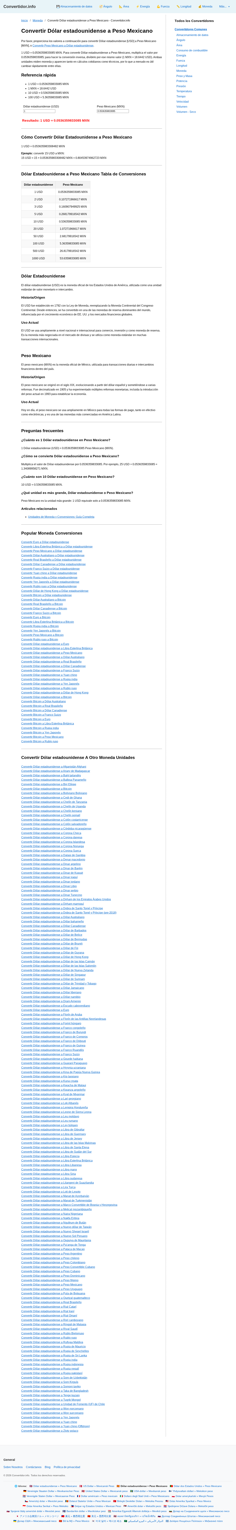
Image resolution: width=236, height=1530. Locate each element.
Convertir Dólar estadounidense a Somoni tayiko (51, 1386)
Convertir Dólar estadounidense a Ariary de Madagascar (55, 770)
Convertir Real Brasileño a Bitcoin (42, 604)
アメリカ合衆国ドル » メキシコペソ (39, 1516)
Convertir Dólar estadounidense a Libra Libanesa (51, 1165)
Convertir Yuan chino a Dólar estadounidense (49, 573)
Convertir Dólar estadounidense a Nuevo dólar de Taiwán (56, 1227)
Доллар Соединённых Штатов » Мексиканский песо (191, 1516)
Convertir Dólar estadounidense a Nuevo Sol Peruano (54, 1236)
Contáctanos (33, 1467)
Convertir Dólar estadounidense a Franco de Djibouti (53, 1041)
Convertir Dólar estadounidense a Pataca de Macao (53, 1249)
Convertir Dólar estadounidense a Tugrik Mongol (51, 1399)
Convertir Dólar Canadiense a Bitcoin (44, 608)
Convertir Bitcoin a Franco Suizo (41, 714)
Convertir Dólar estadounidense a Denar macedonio (53, 859)
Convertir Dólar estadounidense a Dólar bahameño (52, 921)
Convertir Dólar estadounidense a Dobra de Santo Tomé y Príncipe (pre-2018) (68, 912)
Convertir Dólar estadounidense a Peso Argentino (51, 1253)
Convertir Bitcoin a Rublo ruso (39, 741)
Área (179, 45)
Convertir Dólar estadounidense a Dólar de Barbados (53, 930)
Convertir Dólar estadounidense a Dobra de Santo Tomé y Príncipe (62, 908)
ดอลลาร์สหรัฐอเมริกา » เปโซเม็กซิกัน (136, 1516)
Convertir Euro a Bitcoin (35, 617)
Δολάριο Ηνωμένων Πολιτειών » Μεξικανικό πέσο (196, 1521)
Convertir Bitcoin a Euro (35, 719)
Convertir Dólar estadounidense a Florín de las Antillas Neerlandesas (63, 1018)
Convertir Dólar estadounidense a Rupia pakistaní (51, 1373)
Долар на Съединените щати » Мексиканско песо (201, 1511)
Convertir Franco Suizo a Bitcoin (41, 613)
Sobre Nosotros (13, 1467)
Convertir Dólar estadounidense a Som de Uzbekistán (54, 1377)
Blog (47, 1467)
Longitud (181, 65)
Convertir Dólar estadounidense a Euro (45, 644)
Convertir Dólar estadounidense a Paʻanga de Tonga (53, 1244)
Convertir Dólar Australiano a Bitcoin (43, 599)
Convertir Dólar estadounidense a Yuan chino (49, 674)
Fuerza (180, 60)
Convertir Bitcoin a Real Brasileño (42, 705)
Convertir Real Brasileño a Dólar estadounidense (51, 559)
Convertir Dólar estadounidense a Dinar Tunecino (51, 895)
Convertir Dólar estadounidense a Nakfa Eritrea (50, 1218)
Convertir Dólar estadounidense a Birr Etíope (48, 784)
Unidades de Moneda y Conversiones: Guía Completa (61, 516)
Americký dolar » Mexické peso (46, 1501)
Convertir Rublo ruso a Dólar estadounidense (49, 586)
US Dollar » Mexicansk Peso (98, 1486)
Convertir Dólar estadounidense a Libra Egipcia (50, 1156)
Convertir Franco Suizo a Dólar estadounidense (50, 568)
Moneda (38, 20)
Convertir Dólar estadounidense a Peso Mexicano (51, 652)
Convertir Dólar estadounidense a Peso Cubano (50, 1271)
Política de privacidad (67, 1467)
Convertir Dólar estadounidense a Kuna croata (49, 1081)
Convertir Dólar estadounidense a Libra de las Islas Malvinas (58, 1142)
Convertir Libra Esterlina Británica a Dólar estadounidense (57, 546)
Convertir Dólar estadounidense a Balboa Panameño (53, 779)
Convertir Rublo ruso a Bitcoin (39, 639)
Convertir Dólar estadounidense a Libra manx (49, 1169)
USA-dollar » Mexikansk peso (150, 1491)
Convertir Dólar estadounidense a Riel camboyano (52, 1320)
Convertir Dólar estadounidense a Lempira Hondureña (54, 1107)
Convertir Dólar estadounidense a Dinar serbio (49, 890)
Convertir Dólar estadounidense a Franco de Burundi (53, 1032)
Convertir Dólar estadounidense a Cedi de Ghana (51, 797)
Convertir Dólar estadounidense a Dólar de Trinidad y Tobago (58, 983)
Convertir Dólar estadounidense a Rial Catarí (48, 1306)
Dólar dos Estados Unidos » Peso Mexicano (198, 1486)
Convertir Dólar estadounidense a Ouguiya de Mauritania (56, 1240)
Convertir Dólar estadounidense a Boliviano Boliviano (54, 793)
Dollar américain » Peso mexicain (99, 1496)
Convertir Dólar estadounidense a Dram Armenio (51, 1001)
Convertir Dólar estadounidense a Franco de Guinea (53, 1045)
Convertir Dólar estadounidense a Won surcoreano (52, 1412)
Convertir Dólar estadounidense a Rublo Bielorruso (52, 1333)
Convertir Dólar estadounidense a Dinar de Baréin (52, 868)
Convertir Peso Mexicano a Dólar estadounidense (62, 45)
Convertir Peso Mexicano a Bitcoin (42, 635)
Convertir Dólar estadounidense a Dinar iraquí (49, 877)
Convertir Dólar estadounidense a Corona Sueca (51, 850)
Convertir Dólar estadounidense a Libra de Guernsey (53, 1134)
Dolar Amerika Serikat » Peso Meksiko (47, 1506)
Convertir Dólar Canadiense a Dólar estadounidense (53, 564)
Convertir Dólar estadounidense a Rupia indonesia (52, 1364)
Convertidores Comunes (191, 29)
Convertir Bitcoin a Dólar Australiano (43, 701)
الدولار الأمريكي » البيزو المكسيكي (145, 1521)
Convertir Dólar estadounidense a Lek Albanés (49, 1103)
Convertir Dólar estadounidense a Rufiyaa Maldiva (52, 1342)
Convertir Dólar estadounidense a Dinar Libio (49, 886)
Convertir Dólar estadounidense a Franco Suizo (50, 670)
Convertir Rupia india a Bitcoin (40, 626)
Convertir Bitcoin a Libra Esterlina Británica (47, 723)
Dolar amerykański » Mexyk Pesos (194, 1496)
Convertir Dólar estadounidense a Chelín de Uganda (53, 806)
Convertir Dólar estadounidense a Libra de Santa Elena (55, 1147)
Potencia (181, 81)
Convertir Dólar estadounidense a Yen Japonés (50, 683)
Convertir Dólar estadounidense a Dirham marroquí (52, 903)
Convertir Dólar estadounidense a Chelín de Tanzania (54, 801)
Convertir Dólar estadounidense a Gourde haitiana (52, 1058)
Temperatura (184, 91)
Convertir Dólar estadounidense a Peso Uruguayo (51, 1289)
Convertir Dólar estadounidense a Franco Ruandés (52, 1050)
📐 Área (124, 6)
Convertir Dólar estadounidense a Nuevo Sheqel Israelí (55, 1231)
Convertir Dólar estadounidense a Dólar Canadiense (53, 666)
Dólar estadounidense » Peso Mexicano (55, 1486)
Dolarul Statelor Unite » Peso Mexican (90, 1501)
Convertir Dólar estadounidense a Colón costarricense (54, 819)
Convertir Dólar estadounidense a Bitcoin (46, 697)
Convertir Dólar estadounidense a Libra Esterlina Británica (57, 648)
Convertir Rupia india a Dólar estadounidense (49, 577)
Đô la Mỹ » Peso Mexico (76, 1521)
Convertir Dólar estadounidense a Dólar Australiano (52, 657)
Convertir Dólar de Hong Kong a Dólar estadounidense (54, 590)
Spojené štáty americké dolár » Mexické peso (35, 1511)
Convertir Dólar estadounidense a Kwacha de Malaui (53, 1085)
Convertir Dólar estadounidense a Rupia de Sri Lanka (54, 1355)
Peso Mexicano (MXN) (111, 106)
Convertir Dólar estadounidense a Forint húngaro (51, 1023)
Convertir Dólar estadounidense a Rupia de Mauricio (53, 1346)
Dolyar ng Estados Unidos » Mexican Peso (98, 1506)
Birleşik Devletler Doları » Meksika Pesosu (140, 1501)
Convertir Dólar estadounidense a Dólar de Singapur (53, 974)
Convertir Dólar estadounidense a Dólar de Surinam (53, 979)
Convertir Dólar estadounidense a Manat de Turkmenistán (56, 1200)
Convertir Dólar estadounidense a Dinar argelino (51, 864)
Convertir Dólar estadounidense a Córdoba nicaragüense (56, 828)
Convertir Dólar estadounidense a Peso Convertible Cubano (58, 1266)
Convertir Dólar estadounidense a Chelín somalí (50, 815)
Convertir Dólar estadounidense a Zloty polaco (49, 1430)
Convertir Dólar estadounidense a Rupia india (49, 679)
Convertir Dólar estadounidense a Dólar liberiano (51, 992)
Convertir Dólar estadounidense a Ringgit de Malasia (53, 1324)
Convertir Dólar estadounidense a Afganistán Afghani (53, 766)
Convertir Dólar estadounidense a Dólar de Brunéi (52, 943)
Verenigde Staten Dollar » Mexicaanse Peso (51, 1496)
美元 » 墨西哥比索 (75, 1516)
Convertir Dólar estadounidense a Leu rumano (49, 1120)
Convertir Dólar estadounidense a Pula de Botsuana (53, 1293)
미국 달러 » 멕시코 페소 (109, 1521)
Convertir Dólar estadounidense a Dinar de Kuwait (52, 872)
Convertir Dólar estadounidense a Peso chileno (50, 1258)
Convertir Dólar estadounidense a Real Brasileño (51, 661)
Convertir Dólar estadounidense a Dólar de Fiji (49, 948)
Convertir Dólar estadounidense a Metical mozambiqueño (56, 1209)
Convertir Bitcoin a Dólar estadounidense (46, 595)
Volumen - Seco (186, 111)
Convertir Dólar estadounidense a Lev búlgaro (49, 1125)
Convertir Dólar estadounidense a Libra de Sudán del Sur (56, 1151)
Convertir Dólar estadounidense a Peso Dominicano (53, 1275)
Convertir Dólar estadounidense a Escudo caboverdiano (55, 1005)
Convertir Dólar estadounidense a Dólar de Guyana (52, 952)
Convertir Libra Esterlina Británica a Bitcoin (47, 621)
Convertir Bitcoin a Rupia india (40, 728)
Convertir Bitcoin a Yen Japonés (41, 732)
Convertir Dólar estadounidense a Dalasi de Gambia (53, 855)
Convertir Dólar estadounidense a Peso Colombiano (53, 1262)
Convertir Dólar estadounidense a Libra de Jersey (51, 1138)
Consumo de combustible (192, 50)
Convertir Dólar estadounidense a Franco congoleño (53, 1027)
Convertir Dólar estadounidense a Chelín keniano (51, 810)
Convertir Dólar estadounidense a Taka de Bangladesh (54, 1390)
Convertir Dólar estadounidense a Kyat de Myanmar (53, 1094)
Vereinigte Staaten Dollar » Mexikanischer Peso (53, 1491)
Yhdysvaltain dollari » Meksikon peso (193, 1491)
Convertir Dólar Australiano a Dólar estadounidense (52, 555)
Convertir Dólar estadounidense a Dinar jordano (50, 881)
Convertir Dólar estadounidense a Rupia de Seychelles (55, 1351)
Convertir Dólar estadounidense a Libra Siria (48, 1173)
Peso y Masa (184, 75)
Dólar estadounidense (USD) (41, 106)
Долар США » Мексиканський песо (36, 1521)
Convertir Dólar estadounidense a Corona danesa (51, 837)
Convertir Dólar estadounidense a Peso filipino (49, 1280)
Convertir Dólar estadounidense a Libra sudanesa (51, 1178)
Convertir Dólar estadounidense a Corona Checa (51, 833)
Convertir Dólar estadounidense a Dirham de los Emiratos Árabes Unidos (66, 899)
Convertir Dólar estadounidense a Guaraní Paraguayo (54, 1063)
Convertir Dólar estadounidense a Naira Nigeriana (52, 1213)
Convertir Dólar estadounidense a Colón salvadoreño (54, 824)
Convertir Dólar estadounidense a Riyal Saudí (49, 1328)
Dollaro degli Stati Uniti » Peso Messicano (146, 1496)
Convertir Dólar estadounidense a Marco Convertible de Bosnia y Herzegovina (69, 1204)
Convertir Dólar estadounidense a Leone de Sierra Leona (56, 1111)
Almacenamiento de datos (192, 34)
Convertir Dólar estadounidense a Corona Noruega (52, 846)
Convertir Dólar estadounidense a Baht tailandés (51, 775)
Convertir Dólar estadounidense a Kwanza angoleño (53, 1089)
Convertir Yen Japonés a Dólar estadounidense (50, 581)
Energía (181, 55)
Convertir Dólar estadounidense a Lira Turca (48, 1187)
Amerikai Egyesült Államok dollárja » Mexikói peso (139, 1511)
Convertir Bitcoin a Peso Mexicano (42, 736)
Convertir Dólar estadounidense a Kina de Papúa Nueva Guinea (60, 1072)
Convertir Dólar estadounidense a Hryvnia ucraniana (53, 1067)
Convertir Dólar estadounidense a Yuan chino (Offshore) (55, 1426)
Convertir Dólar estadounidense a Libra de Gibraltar (52, 1129)
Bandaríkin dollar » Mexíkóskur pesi (86, 1511)
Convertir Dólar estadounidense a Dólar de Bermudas (54, 939)
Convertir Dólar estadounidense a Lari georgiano (51, 1098)
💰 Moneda (205, 6)
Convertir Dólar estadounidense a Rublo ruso (49, 688)
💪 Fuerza (163, 6)
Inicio (24, 20)
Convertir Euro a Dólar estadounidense (45, 542)
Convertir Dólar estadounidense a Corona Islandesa (53, 841)
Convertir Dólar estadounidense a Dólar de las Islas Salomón (58, 965)
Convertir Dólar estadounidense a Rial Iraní (47, 1311)
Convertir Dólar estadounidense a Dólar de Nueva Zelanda (57, 970)
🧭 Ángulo (105, 6)
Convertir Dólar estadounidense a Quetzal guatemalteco (55, 1297)
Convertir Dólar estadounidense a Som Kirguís (49, 1382)
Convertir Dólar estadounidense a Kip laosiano (50, 1076)
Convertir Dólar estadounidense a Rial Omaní (49, 1315)
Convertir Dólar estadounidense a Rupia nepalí (50, 1368)
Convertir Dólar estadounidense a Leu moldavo (50, 1116)
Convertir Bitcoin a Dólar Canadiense (44, 710)
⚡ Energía (143, 6)
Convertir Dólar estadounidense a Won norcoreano (52, 1408)
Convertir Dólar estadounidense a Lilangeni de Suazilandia (57, 1182)
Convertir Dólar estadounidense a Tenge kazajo (50, 1395)
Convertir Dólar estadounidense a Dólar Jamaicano (52, 987)
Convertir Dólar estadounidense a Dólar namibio (51, 996)
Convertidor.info (19, 6)
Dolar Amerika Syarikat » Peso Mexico (190, 1501)
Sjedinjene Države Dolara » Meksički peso (191, 1506)
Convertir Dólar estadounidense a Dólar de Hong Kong (54, 692)
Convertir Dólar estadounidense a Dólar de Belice (51, 934)
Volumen (181, 106)
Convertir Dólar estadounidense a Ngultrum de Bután (53, 1222)
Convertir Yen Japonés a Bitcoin (41, 630)
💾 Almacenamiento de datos (74, 6)
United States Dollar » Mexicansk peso (107, 1491)
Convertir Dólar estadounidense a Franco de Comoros (54, 1036)
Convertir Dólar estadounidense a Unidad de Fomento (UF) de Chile (63, 1404)
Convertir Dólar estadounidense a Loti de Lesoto (51, 1191)
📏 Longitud (183, 6)
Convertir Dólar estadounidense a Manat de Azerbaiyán (55, 1196)
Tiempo (181, 96)
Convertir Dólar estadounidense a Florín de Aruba (51, 1014)
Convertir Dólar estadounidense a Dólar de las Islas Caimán (58, 961)
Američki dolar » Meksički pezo (144, 1506)
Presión (181, 86)
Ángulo (180, 40)
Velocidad (182, 101)
